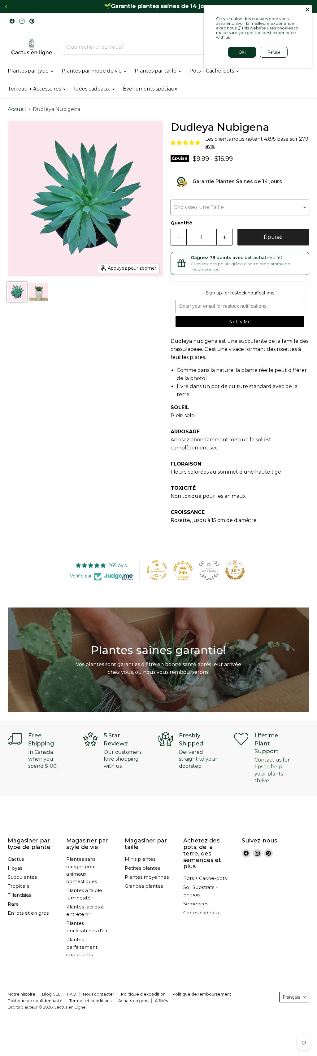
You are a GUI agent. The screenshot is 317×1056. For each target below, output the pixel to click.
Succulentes (22, 877)
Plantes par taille (156, 71)
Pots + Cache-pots (212, 71)
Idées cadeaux (92, 89)
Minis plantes (140, 859)
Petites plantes (142, 868)
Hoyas (15, 868)
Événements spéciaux (150, 89)
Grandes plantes (144, 886)
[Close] (307, 10)
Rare (13, 904)
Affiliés (161, 1000)
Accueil (17, 109)
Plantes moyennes (147, 877)
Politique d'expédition (143, 994)
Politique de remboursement (201, 994)
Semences (195, 904)
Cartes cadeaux (201, 913)
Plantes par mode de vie (92, 71)
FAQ (71, 994)
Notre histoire (21, 994)
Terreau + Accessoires (35, 89)
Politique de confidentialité (35, 1000)
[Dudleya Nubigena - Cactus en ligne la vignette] (17, 292)
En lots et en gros (28, 913)
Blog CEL (51, 994)
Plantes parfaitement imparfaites (82, 947)
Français (291, 997)
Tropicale (19, 886)
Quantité (181, 222)
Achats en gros (133, 1000)
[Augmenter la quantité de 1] (224, 237)
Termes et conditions (90, 1000)
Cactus (16, 859)
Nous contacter (98, 994)
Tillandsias (19, 895)
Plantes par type (29, 71)
